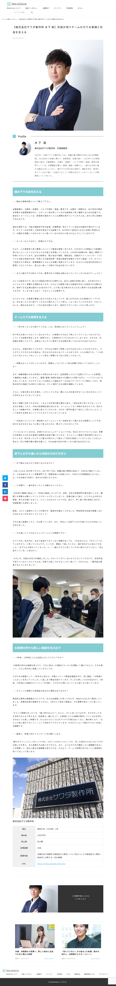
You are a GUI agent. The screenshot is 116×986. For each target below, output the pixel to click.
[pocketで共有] (5, 498)
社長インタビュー (31, 8)
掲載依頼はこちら (89, 974)
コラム (80, 8)
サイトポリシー (104, 974)
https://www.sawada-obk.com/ (51, 863)
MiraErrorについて (14, 8)
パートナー (58, 8)
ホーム (4, 19)
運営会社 (77, 974)
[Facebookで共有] (5, 485)
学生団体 (69, 8)
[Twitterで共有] (5, 478)
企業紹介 (46, 8)
